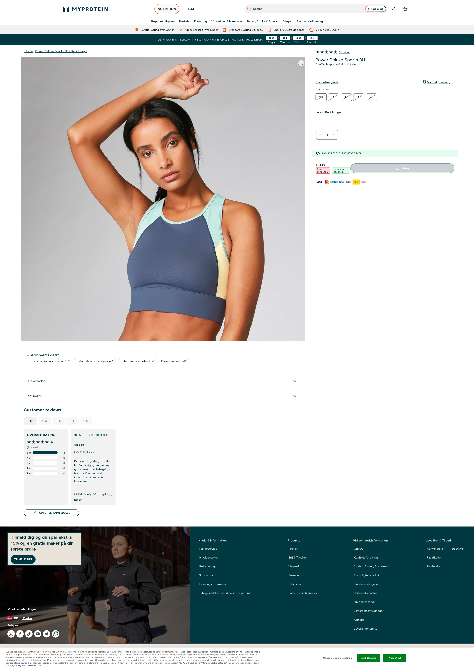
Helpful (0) (84, 494)
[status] (327, 134)
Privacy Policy (13, 665)
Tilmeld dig (23, 559)
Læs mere (80, 480)
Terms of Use (33, 665)
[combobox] (315, 8)
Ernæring (200, 21)
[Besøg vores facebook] (20, 634)
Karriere (359, 619)
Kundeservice (208, 548)
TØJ (190, 9)
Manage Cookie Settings (337, 658)
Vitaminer (294, 584)
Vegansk (294, 566)
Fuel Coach (377, 9)
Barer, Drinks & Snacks (263, 21)
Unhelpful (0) (104, 494)
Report (78, 499)
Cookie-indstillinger (22, 609)
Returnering (207, 566)
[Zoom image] (301, 63)
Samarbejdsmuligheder (368, 610)
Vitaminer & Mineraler (227, 21)
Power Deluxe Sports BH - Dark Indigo (61, 51)
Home (28, 51)
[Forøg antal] (334, 134)
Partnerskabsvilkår (365, 593)
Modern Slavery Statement (371, 566)
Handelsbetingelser (367, 584)
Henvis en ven (444, 548)
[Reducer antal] (320, 134)
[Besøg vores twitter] (46, 634)
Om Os (358, 548)
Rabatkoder (434, 557)
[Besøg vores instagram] (11, 634)
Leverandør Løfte (365, 628)
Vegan (287, 21)
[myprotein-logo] (85, 9)
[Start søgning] (249, 8)
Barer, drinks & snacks (302, 593)
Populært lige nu (163, 21)
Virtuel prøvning (438, 82)
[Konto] (394, 8)
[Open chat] (55, 634)
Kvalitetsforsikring (366, 557)
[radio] (321, 97)
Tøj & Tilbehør (297, 557)
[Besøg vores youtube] (37, 634)
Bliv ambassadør (364, 601)
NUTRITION (167, 9)
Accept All (395, 658)
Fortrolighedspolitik (366, 575)
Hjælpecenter (208, 557)
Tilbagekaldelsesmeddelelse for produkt (225, 593)
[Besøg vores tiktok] (29, 634)
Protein (184, 21)
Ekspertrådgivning (310, 21)
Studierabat (434, 566)
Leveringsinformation (213, 584)
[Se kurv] (405, 9)
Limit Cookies (369, 658)
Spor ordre (206, 575)
